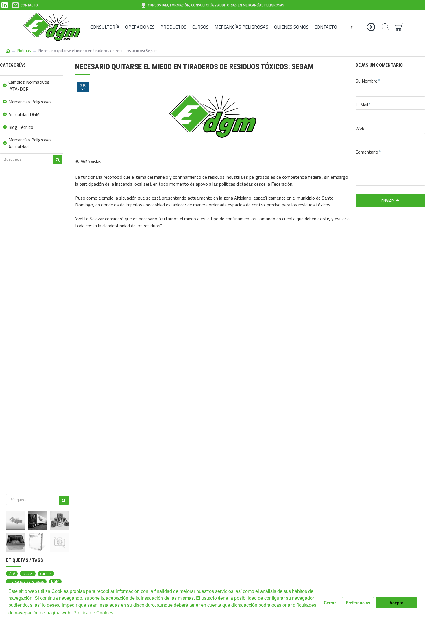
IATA (11, 573)
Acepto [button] (396, 602)
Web (360, 128)
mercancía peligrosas (26, 581)
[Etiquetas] (59, 520)
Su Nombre (366, 80)
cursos (46, 573)
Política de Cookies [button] (93, 612)
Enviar (387, 201)
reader (27, 573)
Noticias (24, 50)
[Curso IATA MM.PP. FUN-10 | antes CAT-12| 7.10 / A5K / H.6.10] (59, 542)
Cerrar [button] (330, 602)
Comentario (367, 151)
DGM (55, 581)
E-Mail (362, 104)
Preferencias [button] (358, 602)
